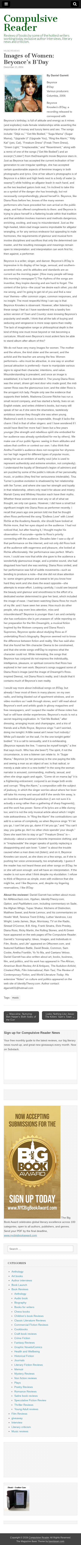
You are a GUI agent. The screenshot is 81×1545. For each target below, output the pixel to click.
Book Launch (19, 1284)
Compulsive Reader (31, 23)
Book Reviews (19, 1289)
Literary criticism (21, 1426)
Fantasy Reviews (24, 1342)
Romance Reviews (25, 1391)
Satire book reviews (26, 1395)
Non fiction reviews (25, 1378)
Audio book (21, 1298)
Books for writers (24, 1307)
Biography (20, 1302)
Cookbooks (21, 1329)
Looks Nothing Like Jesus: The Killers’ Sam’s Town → (60, 1015)
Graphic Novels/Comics (28, 1347)
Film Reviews (19, 1413)
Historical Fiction (24, 1355)
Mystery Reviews (24, 1373)
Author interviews (21, 1280)
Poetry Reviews (23, 1386)
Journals (19, 1360)
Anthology (17, 1271)
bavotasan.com (56, 1541)
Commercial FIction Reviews (31, 1324)
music (15, 997)
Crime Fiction (22, 1338)
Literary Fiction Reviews (28, 1364)
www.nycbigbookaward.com (20, 1235)
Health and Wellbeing (27, 1351)
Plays (17, 1382)
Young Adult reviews (26, 1409)
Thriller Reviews (23, 1404)
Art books (17, 1276)
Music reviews (12, 50)
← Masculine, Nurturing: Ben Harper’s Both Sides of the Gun (21, 1017)
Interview (16, 1422)
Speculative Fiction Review (30, 1400)
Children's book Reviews (29, 1315)
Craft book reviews (25, 1333)
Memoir (18, 1369)
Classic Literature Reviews (30, 1320)
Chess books (22, 1311)
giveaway (17, 1418)
